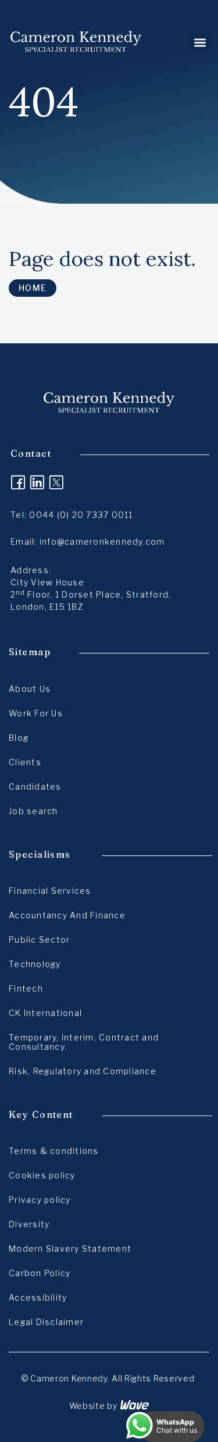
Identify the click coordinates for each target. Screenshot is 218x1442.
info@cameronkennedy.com (102, 541)
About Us (30, 689)
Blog (18, 738)
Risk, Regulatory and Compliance (82, 1071)
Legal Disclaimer (46, 1322)
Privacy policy (40, 1200)
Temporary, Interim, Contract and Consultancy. (84, 1042)
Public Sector (39, 939)
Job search (33, 811)
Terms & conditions (54, 1151)
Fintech (26, 988)
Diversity (29, 1224)
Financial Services (50, 891)
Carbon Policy (39, 1273)
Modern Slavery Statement (70, 1248)
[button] (199, 42)
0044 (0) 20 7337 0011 (81, 515)
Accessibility (38, 1297)
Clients (25, 762)
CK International (45, 1013)
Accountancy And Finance (67, 915)
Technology (35, 964)
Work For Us (36, 713)
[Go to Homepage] (76, 42)
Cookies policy (42, 1175)
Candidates (35, 786)
